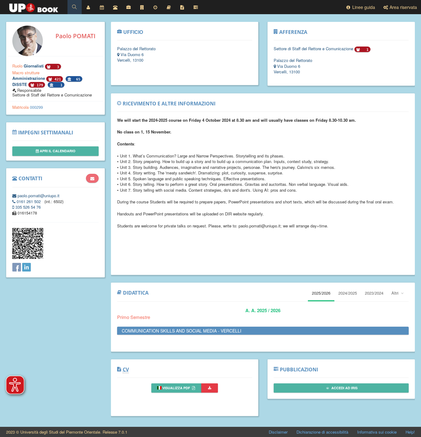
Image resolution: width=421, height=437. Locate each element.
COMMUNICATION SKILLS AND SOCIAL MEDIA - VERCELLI (181, 331)
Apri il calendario (57, 151)
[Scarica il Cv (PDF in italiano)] (209, 388)
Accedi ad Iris (344, 388)
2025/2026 (321, 293)
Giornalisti (34, 66)
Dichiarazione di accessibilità (322, 432)
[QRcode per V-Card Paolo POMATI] (27, 257)
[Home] (33, 6)
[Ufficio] (128, 7)
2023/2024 (374, 293)
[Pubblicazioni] (195, 7)
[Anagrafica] (88, 7)
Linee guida (363, 7)
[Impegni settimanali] (101, 7)
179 (39, 85)
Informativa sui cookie (377, 432)
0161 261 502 (28, 201)
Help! (410, 432)
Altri (395, 293)
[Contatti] (115, 7)
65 (77, 79)
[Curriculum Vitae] (182, 7)
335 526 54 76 (27, 207)
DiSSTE (20, 84)
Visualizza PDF (176, 388)
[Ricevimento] (155, 7)
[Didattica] (169, 7)
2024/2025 (347, 293)
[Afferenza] (142, 7)
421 (56, 79)
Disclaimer (278, 432)
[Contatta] (92, 178)
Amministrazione (29, 78)
